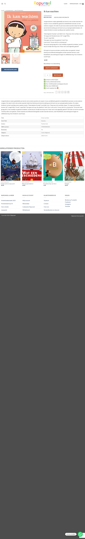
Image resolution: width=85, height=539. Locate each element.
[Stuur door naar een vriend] (62, 92)
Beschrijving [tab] (48, 17)
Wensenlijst (25, 203)
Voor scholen (5, 207)
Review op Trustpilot (71, 200)
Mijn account (26, 200)
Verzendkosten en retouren (51, 210)
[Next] (38, 32)
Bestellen (57, 75)
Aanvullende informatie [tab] (61, 17)
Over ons (46, 207)
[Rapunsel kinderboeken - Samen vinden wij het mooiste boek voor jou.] (42, 3)
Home (2, 10)
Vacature (46, 200)
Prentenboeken (19, 10)
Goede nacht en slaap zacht (8, 183)
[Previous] (4, 32)
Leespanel (4, 210)
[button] (2, 4)
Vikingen (67, 183)
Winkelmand (26, 210)
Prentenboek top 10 (7, 203)
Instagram (68, 204)
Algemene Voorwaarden (77, 216)
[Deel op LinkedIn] (68, 92)
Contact (46, 203)
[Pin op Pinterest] (65, 92)
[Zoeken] (5, 3)
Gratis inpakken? (51, 68)
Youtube (67, 206)
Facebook (68, 202)
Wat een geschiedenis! (27, 183)
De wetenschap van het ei (49, 183)
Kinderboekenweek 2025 (8, 200)
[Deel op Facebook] (56, 92)
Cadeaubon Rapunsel (28, 207)
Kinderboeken (9, 10)
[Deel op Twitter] (59, 92)
